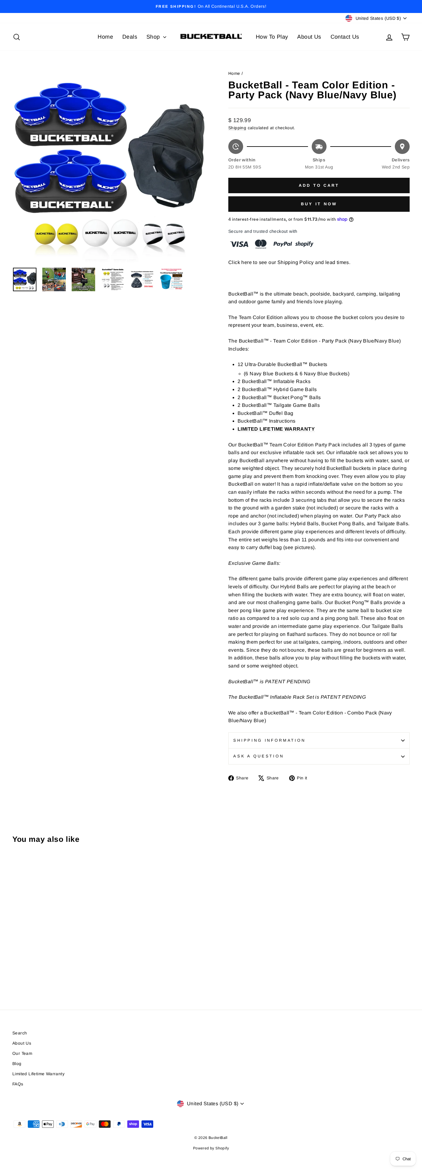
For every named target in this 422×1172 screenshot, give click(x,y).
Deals (129, 37)
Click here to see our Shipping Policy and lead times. (289, 262)
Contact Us (345, 37)
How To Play (272, 37)
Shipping (237, 128)
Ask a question (258, 756)
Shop (154, 37)
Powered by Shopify (211, 1148)
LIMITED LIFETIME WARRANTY (276, 429)
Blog (17, 1063)
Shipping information (269, 740)
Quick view (59, 945)
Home (105, 37)
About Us (309, 37)
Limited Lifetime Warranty (38, 1074)
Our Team (22, 1053)
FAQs (17, 1084)
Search (19, 1033)
